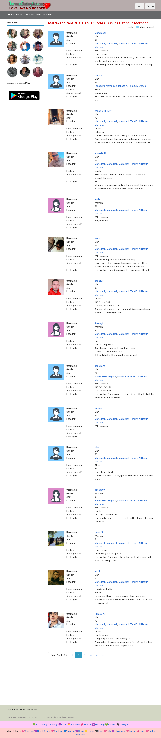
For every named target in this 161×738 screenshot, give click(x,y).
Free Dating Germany (46, 724)
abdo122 (99, 281)
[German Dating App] (24, 90)
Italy (109, 731)
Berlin (64, 724)
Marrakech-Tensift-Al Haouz (133, 43)
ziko (97, 447)
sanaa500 (100, 489)
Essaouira (100, 86)
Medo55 (99, 75)
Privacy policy (34, 717)
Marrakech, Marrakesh (106, 43)
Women (30, 14)
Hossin (98, 408)
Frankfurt (75, 724)
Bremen (112, 724)
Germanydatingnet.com (64, 717)
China (81, 731)
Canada (71, 731)
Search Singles (15, 14)
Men (38, 14)
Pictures (47, 14)
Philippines (120, 731)
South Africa (43, 731)
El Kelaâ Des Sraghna (105, 376)
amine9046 (100, 153)
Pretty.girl (99, 323)
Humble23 (100, 614)
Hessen (88, 724)
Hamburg (100, 724)
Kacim (98, 238)
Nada (97, 199)
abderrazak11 (102, 366)
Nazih (97, 571)
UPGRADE (32, 709)
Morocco (99, 47)
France (91, 731)
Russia (132, 731)
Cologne (124, 724)
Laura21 (99, 532)
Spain (142, 731)
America (29, 731)
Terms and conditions (16, 717)
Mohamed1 (100, 33)
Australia (58, 731)
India (100, 731)
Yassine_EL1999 (103, 110)
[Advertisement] (25, 149)
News (22, 709)
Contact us (12, 709)
